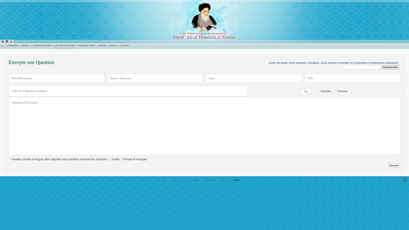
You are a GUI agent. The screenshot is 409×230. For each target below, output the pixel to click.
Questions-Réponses (42, 45)
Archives (125, 45)
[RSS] (7, 41)
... (3, 45)
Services (113, 45)
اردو (186, 180)
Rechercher (390, 67)
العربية (164, 180)
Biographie (13, 45)
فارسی (175, 180)
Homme (325, 91)
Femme (342, 91)
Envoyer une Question (65, 45)
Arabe (115, 159)
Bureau (102, 45)
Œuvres (25, 45)
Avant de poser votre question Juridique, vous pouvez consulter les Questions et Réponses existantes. (334, 63)
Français (141, 159)
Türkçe (224, 180)
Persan (127, 159)
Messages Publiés (87, 45)
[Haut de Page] (405, 180)
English (196, 180)
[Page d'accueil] (2, 41)
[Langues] (11, 41)
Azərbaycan (210, 180)
